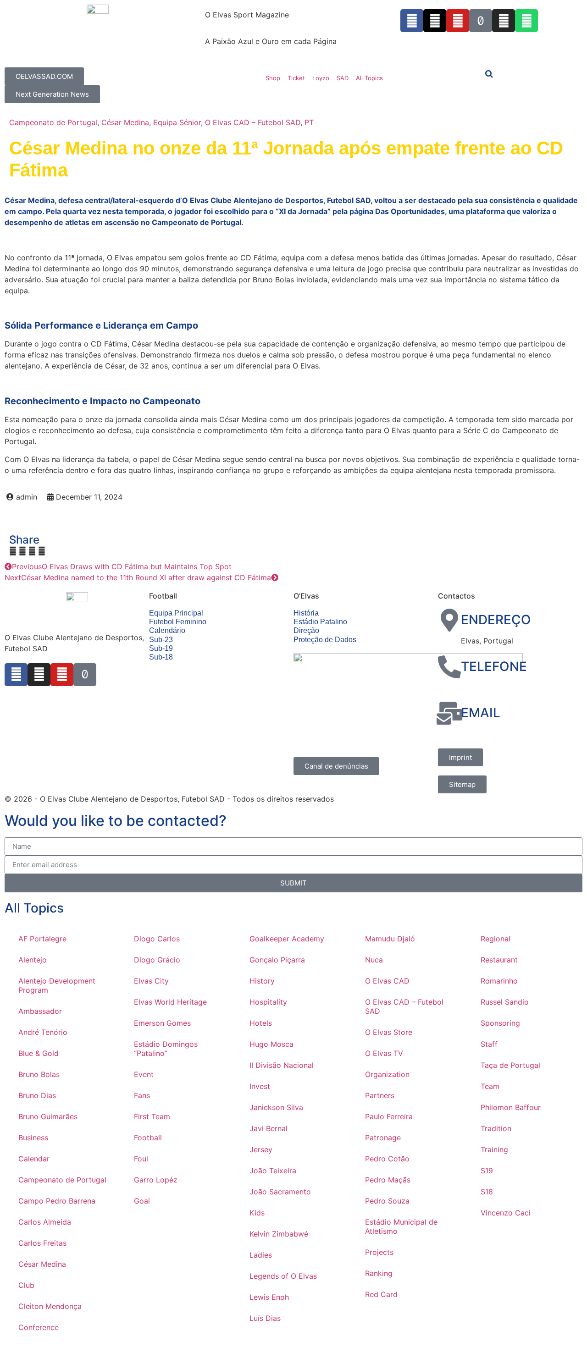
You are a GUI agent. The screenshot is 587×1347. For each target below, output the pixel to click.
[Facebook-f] (411, 20)
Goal (142, 1200)
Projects (379, 1252)
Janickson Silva (276, 1107)
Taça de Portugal (510, 1065)
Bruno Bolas (39, 1074)
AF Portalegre (42, 938)
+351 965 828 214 (493, 687)
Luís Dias (265, 1318)
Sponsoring (500, 1023)
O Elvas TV (384, 1053)
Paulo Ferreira (389, 1116)
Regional (495, 938)
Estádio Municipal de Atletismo (401, 1226)
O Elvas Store (388, 1032)
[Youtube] (457, 20)
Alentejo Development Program (56, 985)
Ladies (260, 1254)
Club (26, 1285)
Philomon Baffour (511, 1107)
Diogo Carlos (157, 938)
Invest (259, 1086)
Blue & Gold (38, 1053)
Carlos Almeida (44, 1221)
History (262, 980)
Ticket (296, 78)
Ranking (379, 1273)
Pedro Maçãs (387, 1179)
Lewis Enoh (269, 1297)
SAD (343, 78)
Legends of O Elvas (283, 1276)
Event (144, 1074)
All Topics (369, 78)
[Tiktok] (480, 20)
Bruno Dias (37, 1095)
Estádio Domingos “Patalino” (166, 1048)
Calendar (34, 1158)
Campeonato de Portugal (53, 122)
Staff (489, 1044)
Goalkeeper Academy (286, 938)
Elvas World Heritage (170, 1001)
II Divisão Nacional (281, 1065)
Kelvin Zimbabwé (278, 1233)
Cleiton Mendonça (50, 1306)
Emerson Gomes (162, 1023)
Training (494, 1149)
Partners (379, 1095)
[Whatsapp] (526, 20)
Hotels (260, 1023)
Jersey (260, 1149)
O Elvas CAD (387, 980)
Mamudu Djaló (390, 938)
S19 (487, 1170)
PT (309, 122)
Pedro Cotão (387, 1158)
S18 (487, 1191)
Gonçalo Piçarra (277, 959)
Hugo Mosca (271, 1044)
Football (148, 1137)
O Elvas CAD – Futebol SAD (252, 122)
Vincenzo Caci (506, 1212)
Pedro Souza (387, 1200)
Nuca (374, 959)
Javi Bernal (268, 1128)
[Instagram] (503, 20)
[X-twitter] (434, 20)
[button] (13, 550)
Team (490, 1086)
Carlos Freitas (42, 1243)
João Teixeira (272, 1170)
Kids (257, 1212)
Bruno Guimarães (48, 1116)
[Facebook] (16, 674)
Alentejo (32, 959)
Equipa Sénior (177, 122)
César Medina (125, 122)
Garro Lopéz (155, 1179)
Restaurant (499, 959)
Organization (387, 1074)
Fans (142, 1095)
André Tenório (42, 1032)
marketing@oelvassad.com (507, 733)
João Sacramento (280, 1191)
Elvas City (151, 980)
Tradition (496, 1128)
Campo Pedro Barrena (56, 1200)
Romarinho (499, 980)
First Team (152, 1116)
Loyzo (320, 78)
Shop (273, 78)
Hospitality (268, 1001)
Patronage (383, 1137)
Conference (38, 1327)
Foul (141, 1158)
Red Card (381, 1294)
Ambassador (40, 1011)
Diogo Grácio (157, 959)
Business (33, 1137)
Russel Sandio (505, 1001)
